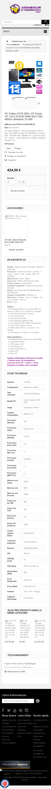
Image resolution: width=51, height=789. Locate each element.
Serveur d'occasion (41, 727)
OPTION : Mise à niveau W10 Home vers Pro (15, 241)
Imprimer (12, 160)
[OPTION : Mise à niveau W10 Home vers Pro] (16, 225)
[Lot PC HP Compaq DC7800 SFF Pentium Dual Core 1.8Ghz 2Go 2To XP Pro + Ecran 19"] (11, 629)
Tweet (8, 148)
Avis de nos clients (25, 723)
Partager (18, 148)
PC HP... (22, 642)
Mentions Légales (25, 733)
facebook (5, 720)
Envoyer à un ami (15, 152)
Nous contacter (24, 720)
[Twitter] (9, 710)
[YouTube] (14, 710)
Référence (9, 124)
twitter (13, 720)
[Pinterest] (20, 710)
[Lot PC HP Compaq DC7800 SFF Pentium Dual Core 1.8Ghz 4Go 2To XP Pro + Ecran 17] (40, 629)
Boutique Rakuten (9, 727)
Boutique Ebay (7, 733)
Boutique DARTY (8, 730)
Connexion (37, 25)
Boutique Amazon (9, 743)
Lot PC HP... (10, 642)
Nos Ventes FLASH (40, 757)
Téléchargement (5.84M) (15, 672)
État (6, 128)
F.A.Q (19, 736)
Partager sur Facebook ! (16, 156)
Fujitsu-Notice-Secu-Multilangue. (20, 663)
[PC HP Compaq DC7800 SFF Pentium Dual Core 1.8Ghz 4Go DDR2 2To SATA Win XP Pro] (25, 629)
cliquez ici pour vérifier (32, 773)
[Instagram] (26, 710)
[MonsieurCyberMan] (25, 8)
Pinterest (6, 723)
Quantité (10, 178)
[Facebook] (3, 710)
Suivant (38, 103)
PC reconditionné (13, 45)
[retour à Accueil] (7, 41)
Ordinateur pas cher (19, 41)
